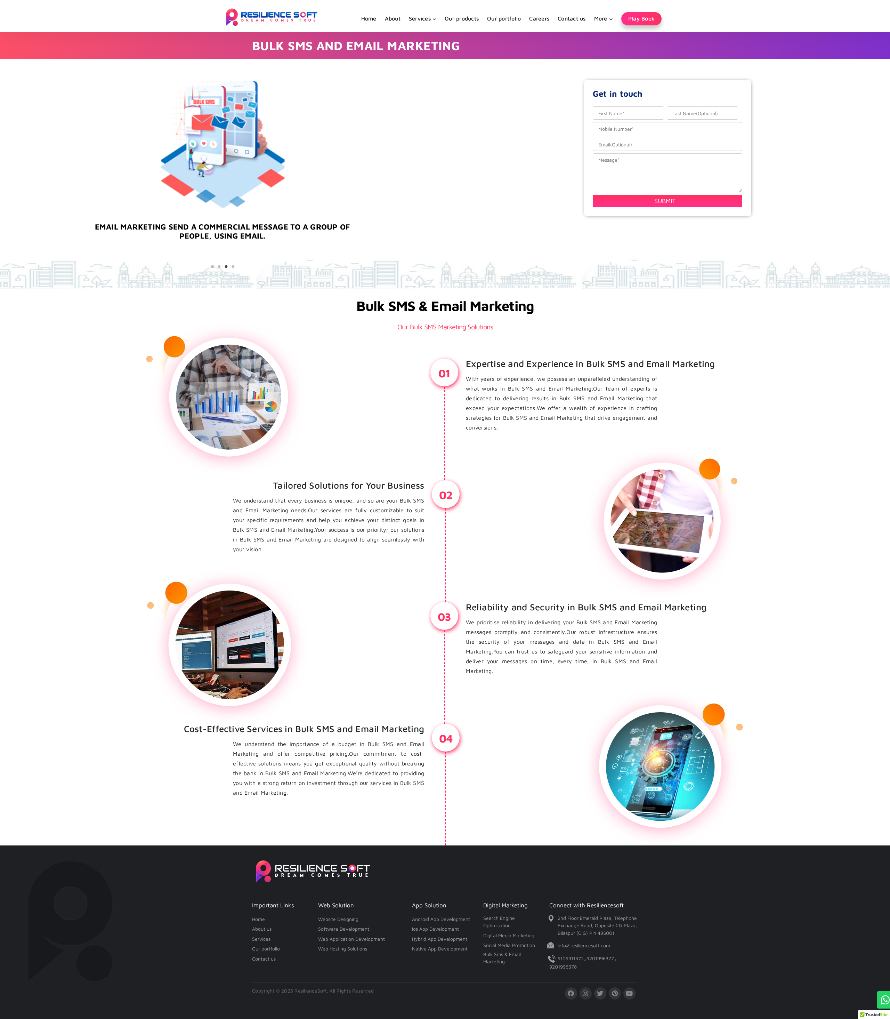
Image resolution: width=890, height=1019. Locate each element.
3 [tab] (225, 266)
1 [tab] (212, 266)
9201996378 (563, 967)
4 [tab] (232, 266)
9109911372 (571, 958)
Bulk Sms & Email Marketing (502, 958)
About (392, 18)
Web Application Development (351, 939)
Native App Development (440, 949)
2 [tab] (219, 266)
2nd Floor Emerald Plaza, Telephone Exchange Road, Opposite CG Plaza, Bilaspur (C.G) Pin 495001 (597, 925)
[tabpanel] (222, 243)
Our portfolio (504, 18)
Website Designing (338, 919)
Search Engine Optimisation (499, 922)
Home (369, 18)
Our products (462, 18)
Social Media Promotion (509, 945)
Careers (539, 18)
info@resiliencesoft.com (584, 945)
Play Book (641, 18)
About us (262, 929)
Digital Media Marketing (508, 935)
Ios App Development (435, 929)
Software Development (343, 929)
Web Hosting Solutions (342, 949)
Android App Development (441, 919)
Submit (665, 200)
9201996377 (600, 958)
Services (261, 939)
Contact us (572, 18)
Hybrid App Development (439, 939)
